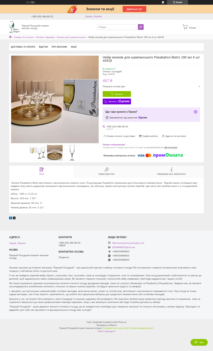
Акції (74, 47)
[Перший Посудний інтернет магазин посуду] (14, 26)
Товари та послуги (24, 37)
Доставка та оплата (23, 47)
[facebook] (10, 218)
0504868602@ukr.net (123, 247)
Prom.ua (122, 322)
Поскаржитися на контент (114, 328)
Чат (202, 342)
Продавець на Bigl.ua (107, 325)
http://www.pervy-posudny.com (128, 243)
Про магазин (59, 47)
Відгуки (43, 47)
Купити (119, 94)
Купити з (113, 101)
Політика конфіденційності (141, 328)
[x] (14, 218)
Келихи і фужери (45, 37)
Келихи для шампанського (71, 37)
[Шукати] (141, 27)
